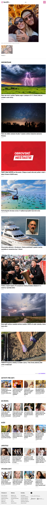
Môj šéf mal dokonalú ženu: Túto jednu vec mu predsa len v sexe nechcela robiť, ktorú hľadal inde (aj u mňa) (5, 459)
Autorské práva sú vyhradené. (35, 496)
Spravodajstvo (23, 495)
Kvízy (2, 439)
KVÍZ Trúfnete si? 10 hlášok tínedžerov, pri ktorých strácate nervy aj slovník (17, 435)
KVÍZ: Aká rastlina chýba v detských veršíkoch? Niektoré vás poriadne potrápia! (6, 435)
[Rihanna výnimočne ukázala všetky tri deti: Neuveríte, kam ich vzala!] (41, 407)
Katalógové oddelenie (24, 499)
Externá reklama (13, 496)
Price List (12, 501)
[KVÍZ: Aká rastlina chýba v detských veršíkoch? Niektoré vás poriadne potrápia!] (6, 428)
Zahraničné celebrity (15, 463)
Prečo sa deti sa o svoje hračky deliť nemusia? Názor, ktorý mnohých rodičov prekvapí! (18, 414)
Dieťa (13, 395)
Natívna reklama (13, 503)
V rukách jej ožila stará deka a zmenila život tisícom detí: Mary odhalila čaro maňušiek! (18, 391)
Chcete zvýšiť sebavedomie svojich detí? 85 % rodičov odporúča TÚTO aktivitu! (28, 391)
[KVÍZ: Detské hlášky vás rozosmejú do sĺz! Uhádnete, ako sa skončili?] (29, 428)
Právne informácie (4, 495)
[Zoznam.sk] (34, 499)
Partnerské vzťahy (3, 463)
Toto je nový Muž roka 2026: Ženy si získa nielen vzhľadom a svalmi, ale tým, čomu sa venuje (17, 459)
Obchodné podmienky (14, 498)
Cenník (12, 499)
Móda (37, 463)
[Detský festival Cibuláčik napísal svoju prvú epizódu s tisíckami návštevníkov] (6, 384)
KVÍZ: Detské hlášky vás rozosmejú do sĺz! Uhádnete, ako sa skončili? (29, 435)
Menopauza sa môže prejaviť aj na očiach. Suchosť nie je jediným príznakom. (29, 459)
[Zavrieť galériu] (44, 2)
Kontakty (23, 492)
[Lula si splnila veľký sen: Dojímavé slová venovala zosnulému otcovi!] (29, 407)
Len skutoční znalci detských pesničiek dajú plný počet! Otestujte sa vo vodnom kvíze (40, 436)
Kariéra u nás (3, 499)
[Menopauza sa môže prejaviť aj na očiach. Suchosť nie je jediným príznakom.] (29, 452)
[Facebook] (31, 493)
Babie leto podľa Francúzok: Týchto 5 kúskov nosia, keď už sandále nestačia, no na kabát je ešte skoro (41, 459)
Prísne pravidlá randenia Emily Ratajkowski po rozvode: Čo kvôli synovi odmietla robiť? (40, 482)
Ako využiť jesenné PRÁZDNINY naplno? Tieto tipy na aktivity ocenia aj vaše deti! (40, 391)
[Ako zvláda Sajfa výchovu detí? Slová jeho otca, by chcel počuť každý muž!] (29, 475)
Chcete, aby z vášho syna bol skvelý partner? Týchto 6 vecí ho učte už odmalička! (6, 414)
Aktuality (2, 394)
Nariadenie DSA (3, 503)
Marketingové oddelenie (25, 501)
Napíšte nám (3, 501)
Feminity (25, 462)
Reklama (13, 492)
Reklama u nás (13, 495)
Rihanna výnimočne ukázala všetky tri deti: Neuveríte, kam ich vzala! (40, 414)
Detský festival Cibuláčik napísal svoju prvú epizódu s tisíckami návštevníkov (6, 391)
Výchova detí (3, 417)
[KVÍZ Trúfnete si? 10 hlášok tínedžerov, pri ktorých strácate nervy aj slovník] (18, 428)
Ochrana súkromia (4, 496)
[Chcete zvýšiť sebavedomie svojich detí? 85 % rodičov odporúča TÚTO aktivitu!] (29, 384)
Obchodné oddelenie (24, 498)
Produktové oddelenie (24, 496)
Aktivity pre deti (38, 394)
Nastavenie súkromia (4, 498)
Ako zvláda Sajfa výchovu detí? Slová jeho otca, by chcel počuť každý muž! (28, 482)
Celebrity (25, 417)
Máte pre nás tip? (23, 503)
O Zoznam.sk (4, 492)
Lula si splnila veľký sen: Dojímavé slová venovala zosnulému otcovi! (28, 414)
